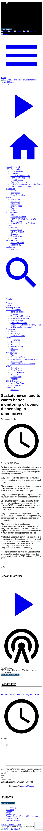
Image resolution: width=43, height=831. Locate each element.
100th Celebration (13, 169)
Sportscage (10, 189)
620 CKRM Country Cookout (23, 223)
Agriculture (15, 204)
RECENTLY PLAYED (10, 675)
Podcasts (14, 238)
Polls (13, 210)
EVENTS (7, 797)
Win (12, 215)
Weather (14, 208)
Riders (13, 191)
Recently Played (13, 167)
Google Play (16, 245)
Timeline (14, 173)
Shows (9, 225)
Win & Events (11, 212)
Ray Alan (14, 234)
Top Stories (15, 199)
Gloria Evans (16, 228)
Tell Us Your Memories (20, 176)
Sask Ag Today (17, 206)
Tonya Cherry (16, 236)
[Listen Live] (21, 603)
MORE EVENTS (8, 803)
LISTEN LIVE (6, 29)
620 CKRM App (12, 240)
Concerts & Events (18, 217)
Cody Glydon (16, 230)
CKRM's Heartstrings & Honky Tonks (26, 184)
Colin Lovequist (17, 232)
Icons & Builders (17, 171)
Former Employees (19, 182)
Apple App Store (17, 243)
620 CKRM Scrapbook (20, 178)
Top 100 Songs (17, 180)
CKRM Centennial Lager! (21, 186)
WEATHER (9, 684)
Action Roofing (27, 786)
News (8, 197)
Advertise (15, 249)
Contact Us (10, 247)
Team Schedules (18, 195)
